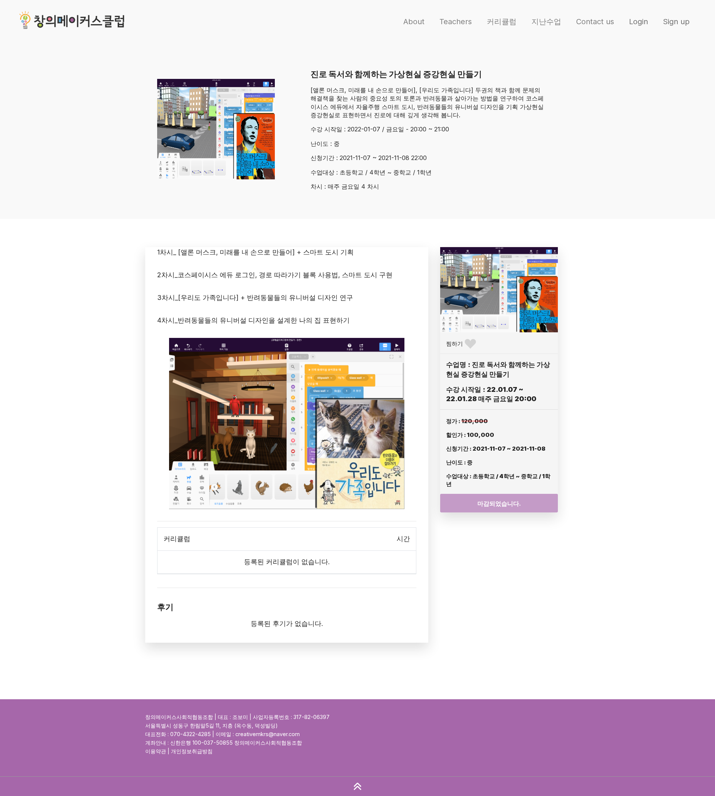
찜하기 (454, 343)
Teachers (455, 21)
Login (638, 21)
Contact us (595, 21)
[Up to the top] (357, 786)
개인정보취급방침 (192, 751)
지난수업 (546, 21)
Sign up (676, 21)
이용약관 (155, 751)
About (414, 21)
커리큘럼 (502, 21)
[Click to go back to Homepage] (74, 21)
